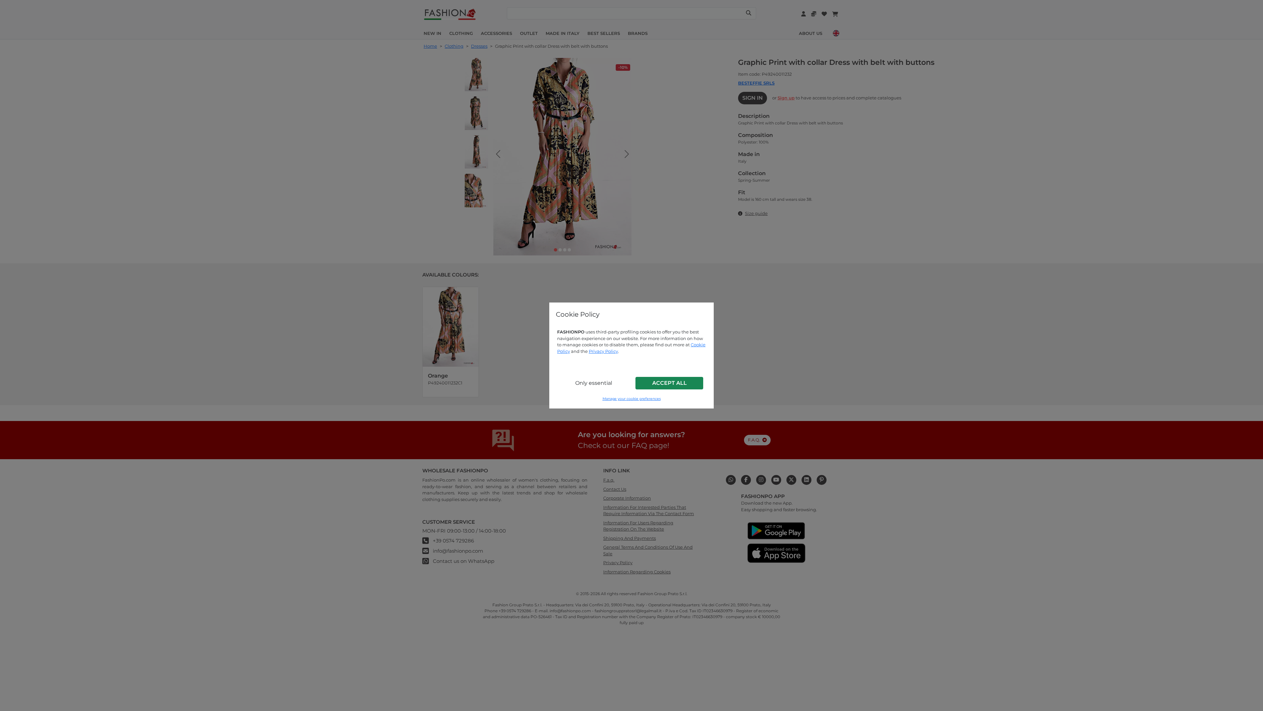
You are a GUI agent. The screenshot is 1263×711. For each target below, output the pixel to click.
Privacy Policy (603, 351)
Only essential (593, 383)
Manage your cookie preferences (632, 399)
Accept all (669, 383)
